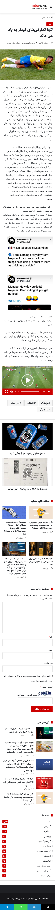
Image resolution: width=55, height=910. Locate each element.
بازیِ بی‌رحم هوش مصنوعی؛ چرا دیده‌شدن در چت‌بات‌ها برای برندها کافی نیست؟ (41, 525)
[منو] (3, 7)
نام (51, 637)
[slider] (30, 391)
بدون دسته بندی (44, 865)
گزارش (47, 826)
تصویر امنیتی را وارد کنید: (26, 695)
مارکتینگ (44, 409)
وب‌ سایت (48, 663)
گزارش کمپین (44, 841)
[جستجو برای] (51, 7)
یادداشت (47, 846)
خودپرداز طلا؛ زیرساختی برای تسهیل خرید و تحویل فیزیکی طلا (41, 561)
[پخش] (48, 391)
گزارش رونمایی (44, 870)
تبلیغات (30, 402)
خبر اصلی (15, 402)
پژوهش (47, 836)
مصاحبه (47, 831)
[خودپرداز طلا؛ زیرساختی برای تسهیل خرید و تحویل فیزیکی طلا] (41, 549)
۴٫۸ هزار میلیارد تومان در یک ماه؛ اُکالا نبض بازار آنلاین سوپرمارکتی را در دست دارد (18, 782)
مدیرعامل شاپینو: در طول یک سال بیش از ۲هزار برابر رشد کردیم (19, 730)
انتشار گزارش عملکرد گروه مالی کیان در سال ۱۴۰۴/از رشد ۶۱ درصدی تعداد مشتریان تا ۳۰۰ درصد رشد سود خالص (18, 765)
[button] (27, 380)
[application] (27, 380)
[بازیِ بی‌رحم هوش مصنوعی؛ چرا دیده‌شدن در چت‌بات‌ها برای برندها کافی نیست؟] (41, 512)
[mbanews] (39, 6)
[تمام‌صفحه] (6, 391)
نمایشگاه (47, 861)
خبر (43, 17)
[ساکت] (11, 391)
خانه (49, 17)
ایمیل (49, 650)
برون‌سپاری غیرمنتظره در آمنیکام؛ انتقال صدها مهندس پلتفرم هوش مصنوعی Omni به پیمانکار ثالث (15, 528)
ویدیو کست (46, 875)
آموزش (47, 856)
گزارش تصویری (44, 851)
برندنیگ (45, 402)
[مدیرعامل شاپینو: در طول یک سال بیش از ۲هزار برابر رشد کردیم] (44, 733)
